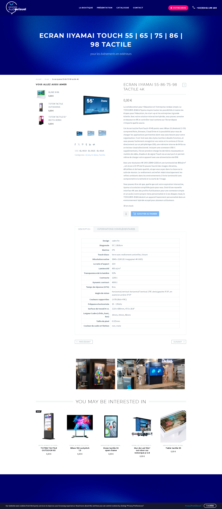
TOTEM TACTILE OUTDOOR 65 (49, 449)
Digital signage (44, 445)
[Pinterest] (83, 144)
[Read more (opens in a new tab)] (203, 8)
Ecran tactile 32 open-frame (111, 449)
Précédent (85, 342)
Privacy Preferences (193, 506)
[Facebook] (75, 144)
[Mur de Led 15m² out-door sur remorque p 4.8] (142, 426)
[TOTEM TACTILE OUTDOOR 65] (49, 426)
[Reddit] (94, 144)
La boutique (86, 8)
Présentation (104, 8)
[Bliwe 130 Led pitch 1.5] (80, 426)
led (82, 445)
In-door (94, 155)
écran (47, 79)
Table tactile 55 (173, 448)
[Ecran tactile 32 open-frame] (111, 426)
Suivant (177, 342)
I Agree (210, 506)
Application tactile (108, 445)
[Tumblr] (86, 144)
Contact (138, 8)
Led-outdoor (144, 445)
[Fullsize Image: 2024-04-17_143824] (95, 374)
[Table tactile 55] (173, 426)
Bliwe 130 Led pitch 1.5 (79, 449)
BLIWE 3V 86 (53, 92)
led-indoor (88, 445)
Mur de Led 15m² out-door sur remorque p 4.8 (142, 450)
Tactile (102, 155)
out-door (53, 445)
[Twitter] (79, 144)
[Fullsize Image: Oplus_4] (151, 374)
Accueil (38, 79)
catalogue (122, 8)
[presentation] (78, 105)
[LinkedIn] (90, 144)
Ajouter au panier (147, 214)
